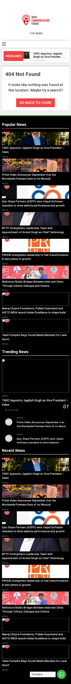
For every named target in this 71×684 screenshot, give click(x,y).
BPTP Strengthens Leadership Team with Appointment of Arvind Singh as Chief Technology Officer (33, 232)
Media (5, 157)
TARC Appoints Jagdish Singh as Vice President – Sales (47, 55)
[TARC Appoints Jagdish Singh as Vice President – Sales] (26, 55)
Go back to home (35, 103)
